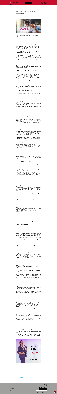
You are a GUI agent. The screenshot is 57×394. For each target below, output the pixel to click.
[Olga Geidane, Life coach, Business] (46, 387)
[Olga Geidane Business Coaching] (41, 387)
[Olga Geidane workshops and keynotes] (44, 387)
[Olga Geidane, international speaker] (39, 387)
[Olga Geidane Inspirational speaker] (42, 387)
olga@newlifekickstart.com (14, 385)
